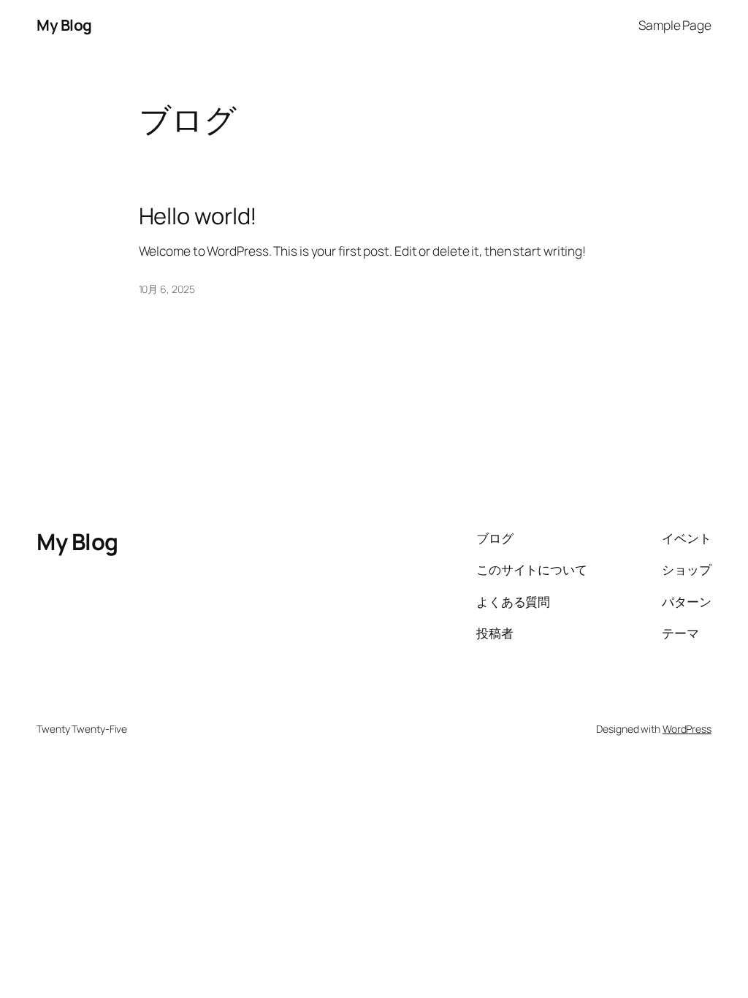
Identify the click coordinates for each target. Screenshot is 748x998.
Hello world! (198, 216)
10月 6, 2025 (167, 289)
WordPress (687, 729)
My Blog (64, 25)
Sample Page (674, 25)
